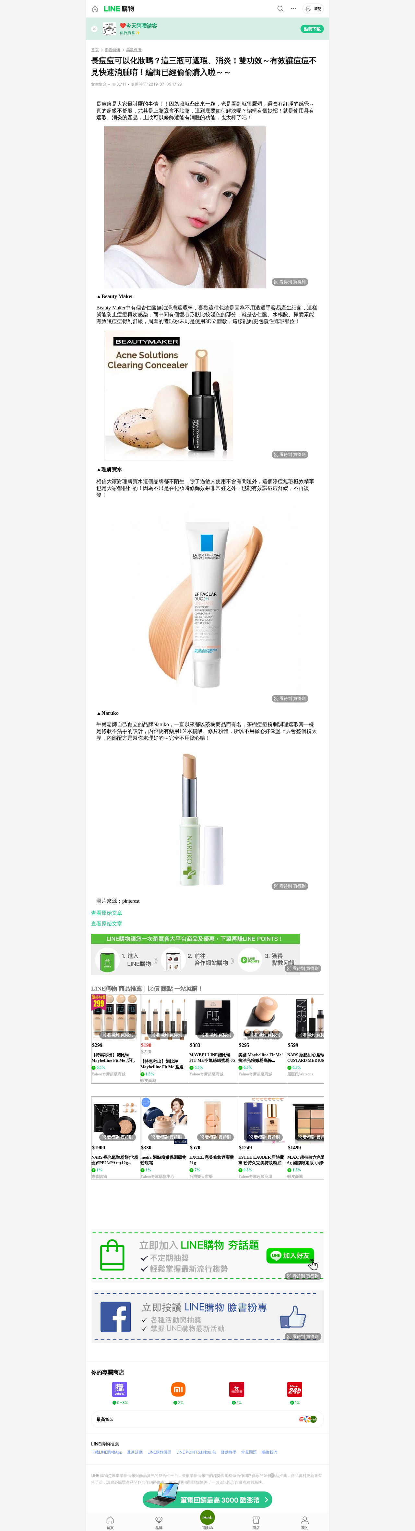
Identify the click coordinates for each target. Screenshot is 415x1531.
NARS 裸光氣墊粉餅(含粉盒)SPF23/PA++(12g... (114, 1160)
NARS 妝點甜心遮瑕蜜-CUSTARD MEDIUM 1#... (310, 1057)
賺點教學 (228, 1452)
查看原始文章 (106, 913)
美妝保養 (134, 50)
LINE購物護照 (160, 1452)
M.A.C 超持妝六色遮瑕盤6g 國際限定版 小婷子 (310, 1160)
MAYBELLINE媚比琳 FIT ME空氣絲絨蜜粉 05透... (212, 1057)
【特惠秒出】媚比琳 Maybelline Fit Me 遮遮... (163, 1064)
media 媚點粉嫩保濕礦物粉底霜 (163, 1160)
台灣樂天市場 (201, 1176)
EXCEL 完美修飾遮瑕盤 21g (211, 1160)
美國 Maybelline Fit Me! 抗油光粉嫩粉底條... (260, 1057)
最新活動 (135, 1452)
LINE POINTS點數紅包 (196, 1452)
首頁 (95, 50)
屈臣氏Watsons (300, 1074)
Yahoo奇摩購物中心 (157, 1176)
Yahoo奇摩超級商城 (108, 1074)
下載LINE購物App (106, 1452)
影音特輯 (112, 50)
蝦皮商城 (148, 1080)
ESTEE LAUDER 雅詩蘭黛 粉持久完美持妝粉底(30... (261, 1160)
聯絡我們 (269, 1452)
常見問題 (249, 1452)
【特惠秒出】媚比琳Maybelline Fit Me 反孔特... (113, 1057)
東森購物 (99, 1176)
